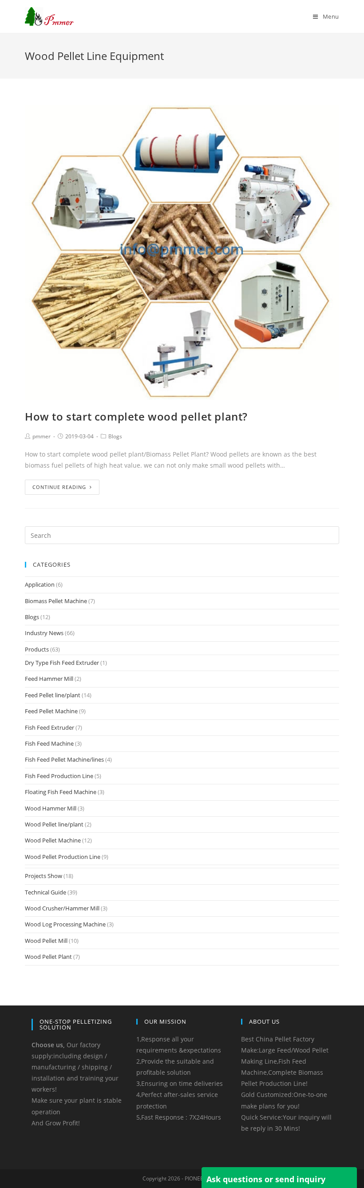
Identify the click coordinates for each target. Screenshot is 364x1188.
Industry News (44, 633)
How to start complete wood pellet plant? (136, 416)
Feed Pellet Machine (51, 711)
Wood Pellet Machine (53, 840)
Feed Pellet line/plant (52, 695)
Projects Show (43, 876)
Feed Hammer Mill (49, 679)
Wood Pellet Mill (46, 941)
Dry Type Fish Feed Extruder (62, 663)
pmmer (41, 436)
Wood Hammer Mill (50, 808)
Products (37, 649)
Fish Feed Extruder (49, 727)
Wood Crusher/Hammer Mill (62, 908)
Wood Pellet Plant (48, 957)
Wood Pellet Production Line (62, 857)
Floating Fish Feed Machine (60, 792)
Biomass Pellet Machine (56, 601)
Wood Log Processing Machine (65, 924)
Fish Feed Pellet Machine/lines (64, 759)
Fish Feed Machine (49, 743)
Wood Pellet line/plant (54, 824)
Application (40, 584)
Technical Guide (45, 892)
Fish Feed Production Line (59, 776)
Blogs (115, 436)
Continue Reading (59, 487)
